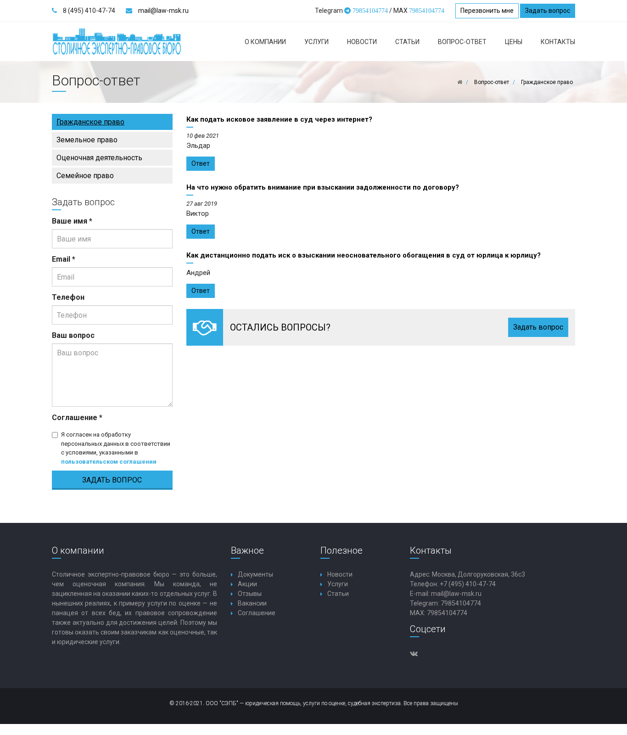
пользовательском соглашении (109, 461)
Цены (513, 41)
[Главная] (459, 82)
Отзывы (250, 593)
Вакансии (252, 603)
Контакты (558, 41)
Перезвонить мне (487, 10)
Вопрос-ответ (462, 41)
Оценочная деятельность (99, 157)
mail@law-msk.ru (163, 10)
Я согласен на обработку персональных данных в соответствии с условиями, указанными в (115, 448)
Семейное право (85, 175)
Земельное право (87, 139)
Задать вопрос (547, 10)
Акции (247, 584)
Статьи (407, 41)
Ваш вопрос (73, 335)
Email (63, 259)
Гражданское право (90, 122)
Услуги (316, 41)
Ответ (200, 163)
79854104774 (461, 603)
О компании (265, 41)
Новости (362, 41)
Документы (255, 574)
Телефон (68, 297)
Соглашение (77, 417)
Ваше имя (72, 221)
